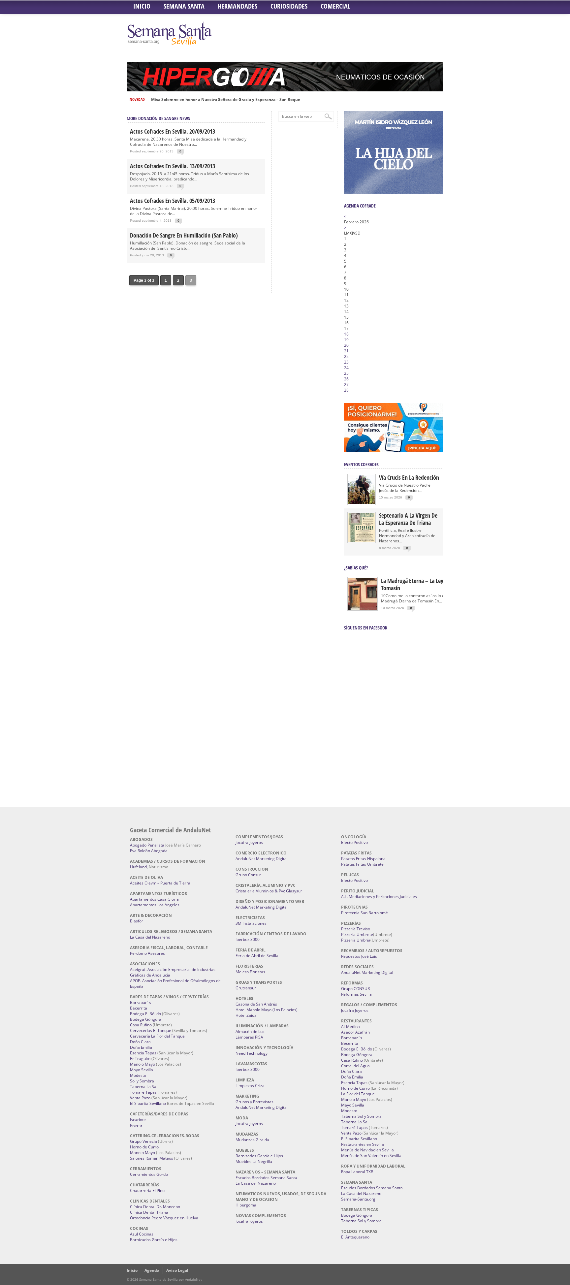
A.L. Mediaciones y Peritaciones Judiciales (379, 896)
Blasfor (136, 921)
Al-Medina (350, 1026)
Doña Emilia (141, 1047)
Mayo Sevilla (141, 1070)
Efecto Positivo (354, 842)
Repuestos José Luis (359, 956)
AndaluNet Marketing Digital (262, 858)
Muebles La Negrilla (254, 1161)
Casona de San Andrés (256, 1004)
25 (346, 373)
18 (346, 334)
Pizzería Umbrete (357, 934)
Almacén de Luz (250, 1031)
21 (346, 351)
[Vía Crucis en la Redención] (361, 502)
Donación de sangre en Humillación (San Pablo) (184, 235)
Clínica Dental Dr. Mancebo (155, 1206)
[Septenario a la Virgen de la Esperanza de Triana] (361, 540)
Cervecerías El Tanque (150, 1030)
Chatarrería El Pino (147, 1190)
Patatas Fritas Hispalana (363, 858)
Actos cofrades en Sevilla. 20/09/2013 (172, 131)
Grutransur (246, 988)
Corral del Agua (355, 1066)
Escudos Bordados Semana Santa (266, 1177)
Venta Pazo (140, 1098)
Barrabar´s (140, 1002)
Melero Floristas (250, 972)
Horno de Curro (144, 1147)
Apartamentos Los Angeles (154, 905)
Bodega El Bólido (145, 1013)
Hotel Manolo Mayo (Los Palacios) (267, 1009)
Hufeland (138, 867)
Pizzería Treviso (355, 929)
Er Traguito (140, 1058)
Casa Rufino (141, 1025)
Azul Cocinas (141, 1234)
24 (346, 367)
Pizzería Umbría (355, 940)
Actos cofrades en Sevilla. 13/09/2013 (172, 166)
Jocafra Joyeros (249, 842)
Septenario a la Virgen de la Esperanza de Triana (408, 519)
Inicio (141, 6)
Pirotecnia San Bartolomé (364, 913)
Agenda (151, 1270)
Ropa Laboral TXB (357, 1171)
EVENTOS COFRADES (361, 464)
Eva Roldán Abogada (149, 850)
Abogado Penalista (147, 845)
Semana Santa (184, 6)
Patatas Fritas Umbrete (362, 864)
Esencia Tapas (143, 1053)
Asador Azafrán (355, 1032)
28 (346, 390)
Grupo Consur (248, 875)
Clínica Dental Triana (149, 1212)
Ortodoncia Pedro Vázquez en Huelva (164, 1218)
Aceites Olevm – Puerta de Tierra (160, 883)
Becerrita (138, 1008)
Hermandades (237, 6)
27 (346, 384)
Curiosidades (288, 6)
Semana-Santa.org (358, 1199)
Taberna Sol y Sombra (361, 1116)
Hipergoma (246, 1205)
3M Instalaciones (251, 923)
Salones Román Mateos (151, 1158)
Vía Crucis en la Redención (409, 477)
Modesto (138, 1075)
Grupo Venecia (143, 1141)
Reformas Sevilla (356, 994)
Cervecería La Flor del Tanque (157, 1036)
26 (346, 379)
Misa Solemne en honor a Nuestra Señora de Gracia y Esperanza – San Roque (225, 100)
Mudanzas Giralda (252, 1139)
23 (346, 362)
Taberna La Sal (143, 1086)
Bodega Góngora (145, 1019)
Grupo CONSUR (355, 988)
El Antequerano (355, 1237)
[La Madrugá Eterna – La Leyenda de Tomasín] (362, 609)
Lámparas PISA (249, 1037)
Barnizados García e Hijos (153, 1239)
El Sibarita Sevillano (148, 1103)
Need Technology (252, 1053)
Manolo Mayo (142, 1064)
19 (346, 339)
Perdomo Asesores (147, 953)
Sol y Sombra (142, 1081)
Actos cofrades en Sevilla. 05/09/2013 (172, 200)
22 (346, 356)
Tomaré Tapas (143, 1092)
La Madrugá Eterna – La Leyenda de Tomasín (421, 584)
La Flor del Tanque (358, 1094)
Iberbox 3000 (248, 939)
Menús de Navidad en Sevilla (367, 1150)
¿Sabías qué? (356, 567)
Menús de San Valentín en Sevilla (371, 1155)
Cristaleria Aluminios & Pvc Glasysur (269, 891)
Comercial (335, 6)
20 (346, 345)
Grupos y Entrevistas (254, 1102)
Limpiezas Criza (250, 1085)
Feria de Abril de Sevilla (257, 955)
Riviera (136, 1125)
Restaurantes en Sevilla (362, 1144)
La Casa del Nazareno (150, 937)
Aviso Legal (177, 1270)
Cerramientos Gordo (149, 1174)
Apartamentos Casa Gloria (154, 899)
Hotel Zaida (246, 1015)
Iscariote (138, 1119)
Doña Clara (140, 1041)
